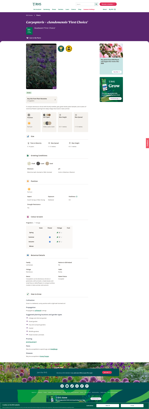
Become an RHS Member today (75, 373)
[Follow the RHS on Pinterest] (87, 386)
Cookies (49, 392)
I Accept (132, 405)
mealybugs (54, 349)
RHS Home (29, 15)
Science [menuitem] (73, 9)
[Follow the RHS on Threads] (77, 386)
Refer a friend (88, 392)
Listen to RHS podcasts (112, 392)
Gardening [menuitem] (46, 9)
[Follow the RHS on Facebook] (82, 386)
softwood (38, 310)
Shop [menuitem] (79, 9)
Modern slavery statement (73, 392)
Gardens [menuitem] (60, 9)
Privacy (45, 392)
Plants (38, 15)
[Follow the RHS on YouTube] (67, 386)
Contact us (40, 392)
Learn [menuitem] (67, 9)
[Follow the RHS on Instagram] (62, 386)
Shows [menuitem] (54, 9)
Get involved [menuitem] (37, 9)
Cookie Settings (89, 405)
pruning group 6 (31, 342)
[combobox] (85, 4)
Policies (64, 392)
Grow (114, 85)
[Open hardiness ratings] (76, 196)
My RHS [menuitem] (111, 9)
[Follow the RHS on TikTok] (72, 386)
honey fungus (44, 356)
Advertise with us (95, 392)
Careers (81, 392)
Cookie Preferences (57, 392)
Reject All (108, 405)
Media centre (103, 392)
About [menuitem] (105, 9)
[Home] (36, 4)
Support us (34, 392)
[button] (147, 143)
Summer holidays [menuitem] (89, 9)
